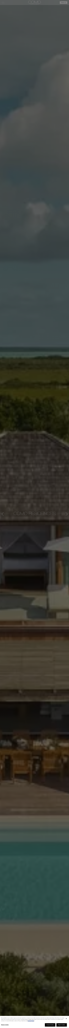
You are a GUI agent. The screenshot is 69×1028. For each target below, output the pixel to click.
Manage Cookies (5, 1024)
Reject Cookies (61, 1024)
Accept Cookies (50, 1024)
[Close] (66, 1018)
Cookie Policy (31, 1020)
